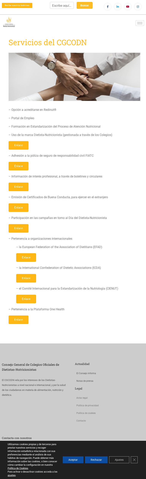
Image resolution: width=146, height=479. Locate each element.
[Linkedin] (117, 6)
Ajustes (119, 459)
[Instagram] (138, 6)
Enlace (18, 145)
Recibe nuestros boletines (17, 5)
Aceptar (73, 459)
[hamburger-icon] (140, 23)
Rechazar (96, 459)
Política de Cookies (18, 468)
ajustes (12, 475)
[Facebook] (107, 6)
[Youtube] (128, 6)
